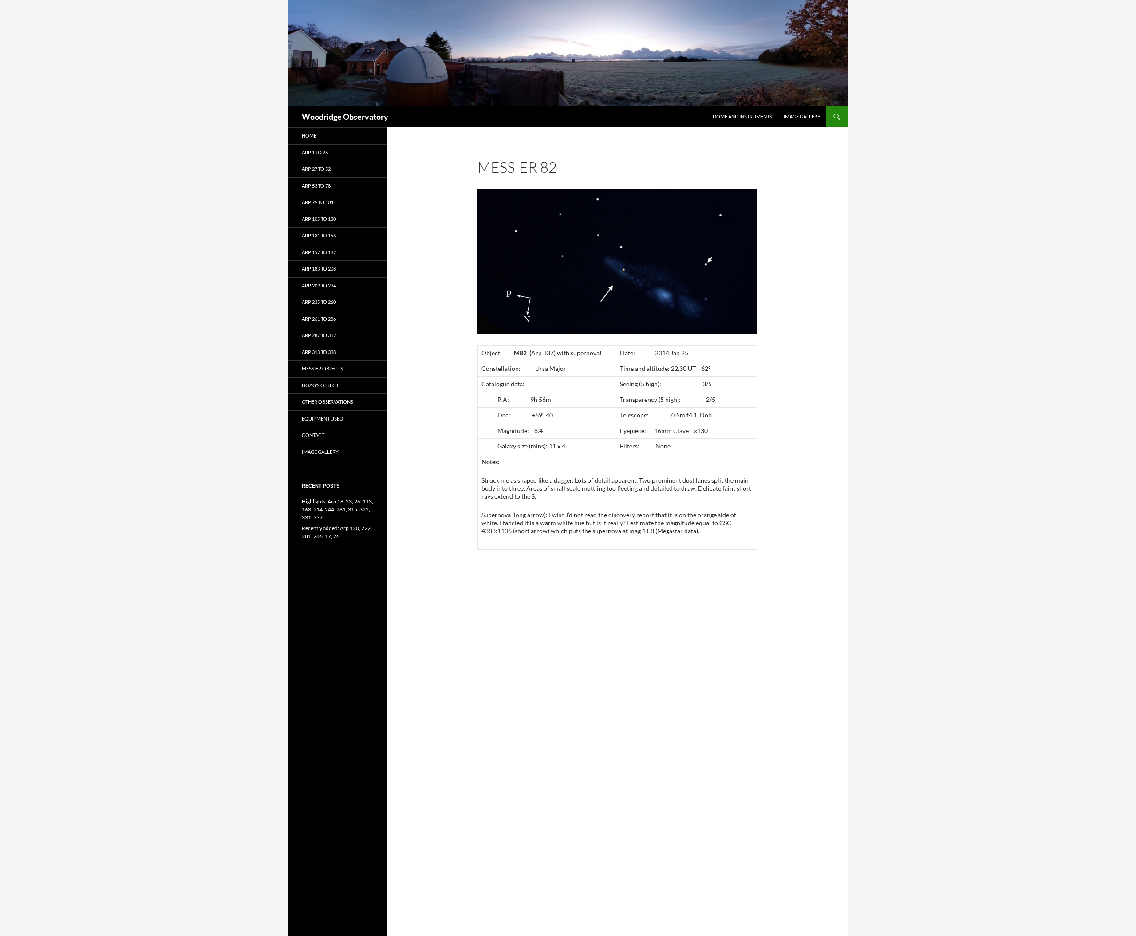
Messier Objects (322, 368)
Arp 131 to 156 (319, 235)
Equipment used (322, 418)
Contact (313, 435)
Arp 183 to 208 (319, 268)
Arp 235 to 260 (319, 302)
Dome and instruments (742, 116)
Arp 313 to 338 (319, 352)
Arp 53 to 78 (316, 186)
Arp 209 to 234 (319, 285)
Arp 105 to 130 (319, 219)
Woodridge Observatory (345, 117)
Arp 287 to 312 (319, 335)
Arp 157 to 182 (319, 252)
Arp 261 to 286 (319, 319)
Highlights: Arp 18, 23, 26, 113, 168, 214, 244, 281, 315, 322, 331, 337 (337, 509)
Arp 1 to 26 (315, 152)
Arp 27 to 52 (316, 169)
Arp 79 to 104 (317, 202)
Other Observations (327, 402)
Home (309, 135)
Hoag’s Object (320, 385)
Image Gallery (802, 116)
